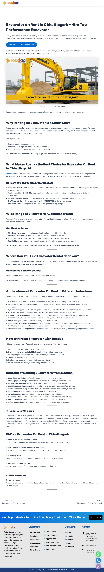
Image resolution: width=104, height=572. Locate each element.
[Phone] (98, 560)
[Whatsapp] (98, 554)
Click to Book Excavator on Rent (21, 45)
